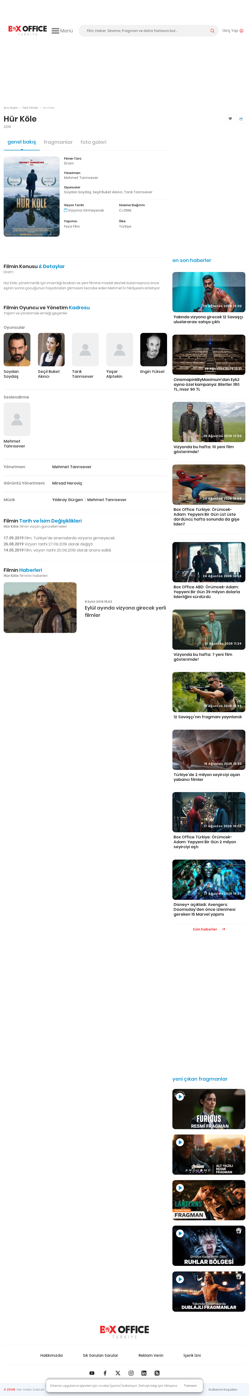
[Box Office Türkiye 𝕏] (118, 1373)
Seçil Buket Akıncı (108, 192)
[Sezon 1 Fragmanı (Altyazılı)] (208, 1200)
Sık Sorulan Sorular (100, 1355)
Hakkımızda (51, 1355)
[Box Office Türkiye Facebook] (105, 1373)
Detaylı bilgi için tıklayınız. (158, 1386)
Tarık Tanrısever (138, 192)
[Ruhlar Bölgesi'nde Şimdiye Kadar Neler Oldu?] (208, 1246)
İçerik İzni (192, 1355)
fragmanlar (58, 142)
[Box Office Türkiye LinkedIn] (144, 1373)
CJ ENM (125, 210)
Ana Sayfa (11, 108)
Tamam (190, 1386)
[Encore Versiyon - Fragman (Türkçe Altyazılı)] (208, 1154)
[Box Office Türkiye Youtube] (92, 1373)
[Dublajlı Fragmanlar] (208, 1291)
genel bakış (22, 141)
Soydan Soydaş (77, 192)
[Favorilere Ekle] (230, 118)
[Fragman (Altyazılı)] (208, 1109)
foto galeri (93, 142)
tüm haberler (205, 929)
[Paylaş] (241, 119)
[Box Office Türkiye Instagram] (131, 1373)
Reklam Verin (151, 1355)
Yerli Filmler (30, 108)
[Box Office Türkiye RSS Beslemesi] (157, 1373)
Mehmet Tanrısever (81, 177)
